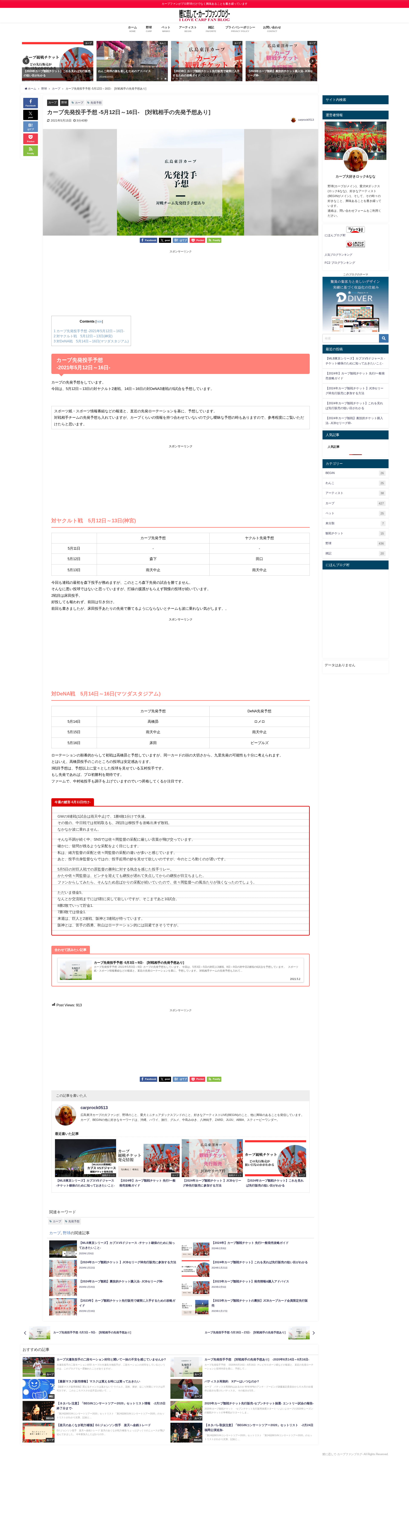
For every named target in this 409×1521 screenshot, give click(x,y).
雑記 (354, 553)
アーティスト (354, 493)
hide (99, 321)
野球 (64, 102)
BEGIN (354, 473)
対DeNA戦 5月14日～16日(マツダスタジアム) (91, 341)
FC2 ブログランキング (340, 262)
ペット (354, 513)
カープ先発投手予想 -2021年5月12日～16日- (89, 331)
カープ (52, 102)
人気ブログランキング (338, 254)
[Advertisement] (180, 284)
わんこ (354, 483)
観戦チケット (354, 533)
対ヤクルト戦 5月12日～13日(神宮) (83, 336)
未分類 (354, 523)
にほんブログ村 (335, 235)
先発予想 (96, 102)
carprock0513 (306, 120)
